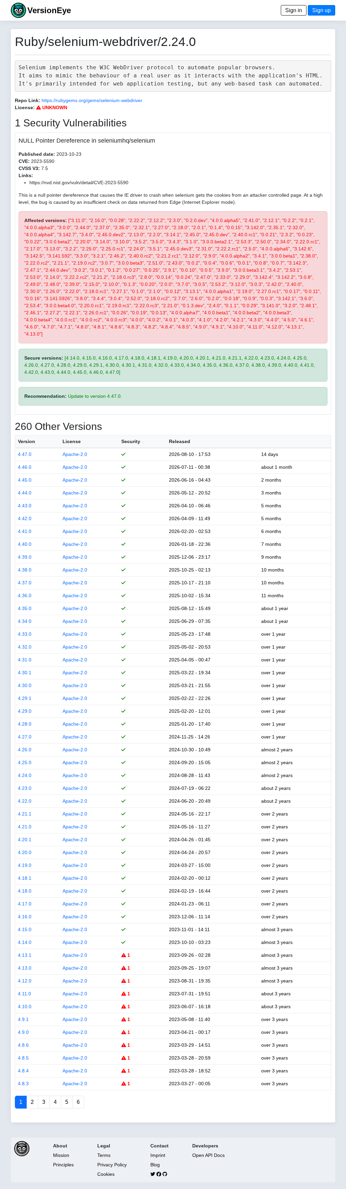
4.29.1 (24, 698)
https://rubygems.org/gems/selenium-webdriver (92, 100)
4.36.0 (24, 595)
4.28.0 (24, 724)
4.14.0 (24, 942)
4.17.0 (24, 903)
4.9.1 (23, 1019)
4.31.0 (24, 659)
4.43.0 (24, 505)
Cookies (106, 1174)
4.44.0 (24, 492)
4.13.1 (24, 955)
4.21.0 (24, 826)
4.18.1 (24, 878)
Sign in (293, 10)
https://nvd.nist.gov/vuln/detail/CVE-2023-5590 (78, 182)
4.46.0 (24, 467)
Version (26, 441)
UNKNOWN (54, 107)
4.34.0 (24, 621)
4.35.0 (24, 608)
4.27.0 (24, 736)
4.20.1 (24, 839)
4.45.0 (24, 480)
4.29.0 (24, 711)
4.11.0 (24, 993)
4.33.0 (24, 634)
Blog (155, 1164)
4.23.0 (24, 788)
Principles (63, 1164)
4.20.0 (24, 852)
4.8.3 (23, 1083)
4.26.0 (24, 749)
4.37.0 (24, 582)
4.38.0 (24, 570)
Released (179, 441)
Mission (61, 1155)
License (72, 441)
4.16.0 (24, 916)
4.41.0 (24, 531)
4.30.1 (24, 672)
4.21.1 (24, 814)
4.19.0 (24, 865)
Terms (103, 1155)
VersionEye (49, 10)
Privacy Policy (112, 1164)
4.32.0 (24, 647)
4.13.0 (24, 968)
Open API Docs (208, 1155)
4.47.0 (24, 454)
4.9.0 (23, 1032)
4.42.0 (24, 518)
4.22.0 (24, 801)
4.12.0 (24, 981)
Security (130, 441)
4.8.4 (23, 1070)
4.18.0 (24, 891)
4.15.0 (24, 929)
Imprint (157, 1155)
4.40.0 (24, 544)
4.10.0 (24, 1006)
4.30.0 (24, 685)
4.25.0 (24, 762)
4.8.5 (23, 1058)
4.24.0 (24, 775)
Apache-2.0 (75, 454)
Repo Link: (27, 100)
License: (25, 107)
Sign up (321, 10)
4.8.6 (23, 1045)
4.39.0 (24, 557)
